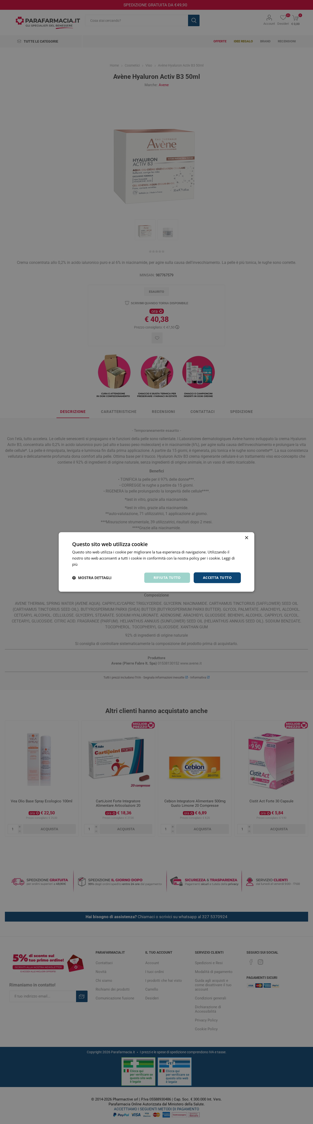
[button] (92, 577)
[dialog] (156, 562)
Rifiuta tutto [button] (167, 577)
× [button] (246, 538)
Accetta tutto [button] (217, 577)
